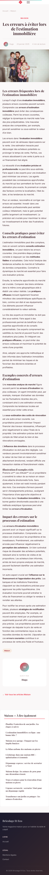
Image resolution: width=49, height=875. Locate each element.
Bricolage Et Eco (12, 821)
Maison (13, 11)
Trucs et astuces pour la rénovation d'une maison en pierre (24, 781)
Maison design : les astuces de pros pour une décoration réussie (23, 772)
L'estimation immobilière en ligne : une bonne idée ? (23, 733)
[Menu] (28, 2)
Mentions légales (9, 855)
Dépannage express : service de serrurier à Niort (24, 764)
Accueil (5, 11)
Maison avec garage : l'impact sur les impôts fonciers (22, 742)
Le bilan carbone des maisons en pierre (23, 749)
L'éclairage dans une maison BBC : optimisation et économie (21, 756)
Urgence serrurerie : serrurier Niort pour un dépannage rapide (24, 789)
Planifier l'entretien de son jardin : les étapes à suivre (22, 725)
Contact (6, 859)
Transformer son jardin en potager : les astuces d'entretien (23, 797)
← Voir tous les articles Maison (17, 694)
